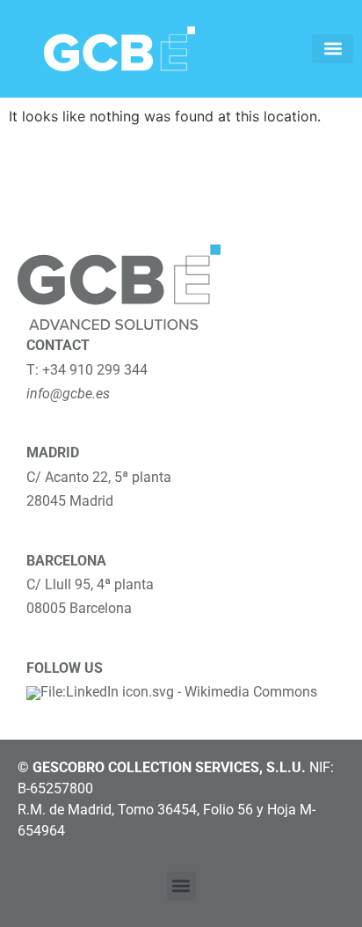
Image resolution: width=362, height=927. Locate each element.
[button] (332, 48)
